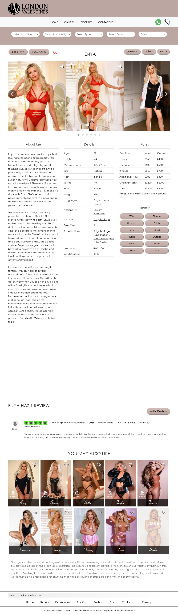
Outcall (157, 236)
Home (54, 22)
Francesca (24, 549)
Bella (88, 502)
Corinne (57, 549)
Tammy (89, 549)
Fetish (157, 223)
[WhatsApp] (158, 22)
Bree (121, 549)
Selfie (157, 243)
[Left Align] (26, 423)
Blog (112, 602)
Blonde (98, 176)
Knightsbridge (102, 219)
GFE (132, 229)
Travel (131, 250)
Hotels (156, 229)
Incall (132, 236)
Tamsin (152, 502)
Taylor (120, 502)
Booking (86, 22)
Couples (131, 223)
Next (162, 51)
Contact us (105, 22)
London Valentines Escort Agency (93, 610)
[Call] (167, 22)
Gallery (69, 22)
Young (156, 250)
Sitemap (147, 602)
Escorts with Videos (31, 318)
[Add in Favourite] (55, 52)
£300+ (132, 216)
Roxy (24, 502)
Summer (56, 502)
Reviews (99, 602)
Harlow (154, 549)
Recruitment (63, 602)
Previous (132, 51)
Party (132, 243)
